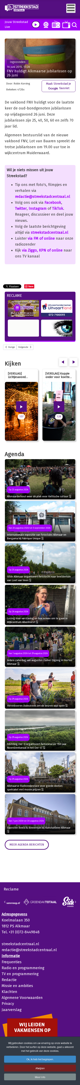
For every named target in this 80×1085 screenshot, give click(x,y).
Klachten (9, 991)
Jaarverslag (12, 1010)
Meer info (40, 1077)
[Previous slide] (5, 902)
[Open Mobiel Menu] (70, 8)
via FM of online (41, 238)
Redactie (9, 980)
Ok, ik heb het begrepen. (40, 1059)
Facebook (53, 202)
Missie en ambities (17, 986)
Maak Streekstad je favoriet (58, 86)
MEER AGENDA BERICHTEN (26, 844)
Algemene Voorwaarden (22, 997)
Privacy (8, 1003)
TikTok (57, 208)
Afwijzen (40, 1068)
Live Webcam (45, 25)
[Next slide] (75, 902)
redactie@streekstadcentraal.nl (42, 196)
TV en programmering (20, 974)
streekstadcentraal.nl (49, 232)
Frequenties (12, 962)
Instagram (38, 208)
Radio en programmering (23, 968)
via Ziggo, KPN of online (42, 250)
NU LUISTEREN (55, 24)
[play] (36, 24)
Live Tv (65, 24)
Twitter (21, 208)
